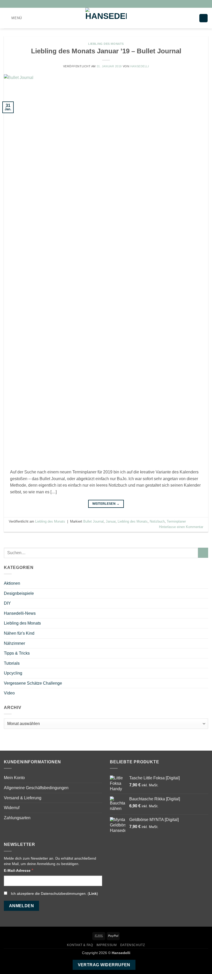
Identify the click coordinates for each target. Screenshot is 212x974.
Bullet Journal (93, 521)
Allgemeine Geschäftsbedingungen (36, 788)
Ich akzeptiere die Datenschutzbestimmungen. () (54, 893)
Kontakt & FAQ (80, 945)
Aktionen (12, 583)
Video (9, 693)
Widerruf (11, 807)
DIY (7, 603)
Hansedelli (139, 66)
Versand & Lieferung (22, 798)
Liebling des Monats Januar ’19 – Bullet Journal (106, 51)
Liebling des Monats (106, 43)
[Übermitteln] (203, 553)
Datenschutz (132, 945)
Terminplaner (176, 521)
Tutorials (12, 663)
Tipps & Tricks (17, 653)
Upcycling (13, 673)
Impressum (106, 945)
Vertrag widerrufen (104, 965)
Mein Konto (14, 777)
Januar (111, 521)
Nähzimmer (14, 643)
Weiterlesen (106, 504)
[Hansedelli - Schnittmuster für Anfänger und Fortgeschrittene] (106, 18)
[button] (13, 18)
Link (93, 893)
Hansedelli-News (20, 613)
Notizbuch (157, 521)
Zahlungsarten (17, 818)
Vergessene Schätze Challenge (33, 683)
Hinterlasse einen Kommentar (181, 527)
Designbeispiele (19, 593)
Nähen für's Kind (19, 633)
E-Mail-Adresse (18, 870)
